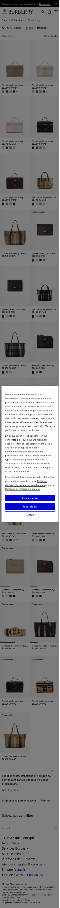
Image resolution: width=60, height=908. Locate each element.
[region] (30, 454)
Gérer (30, 515)
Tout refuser (30, 506)
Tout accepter (30, 498)
